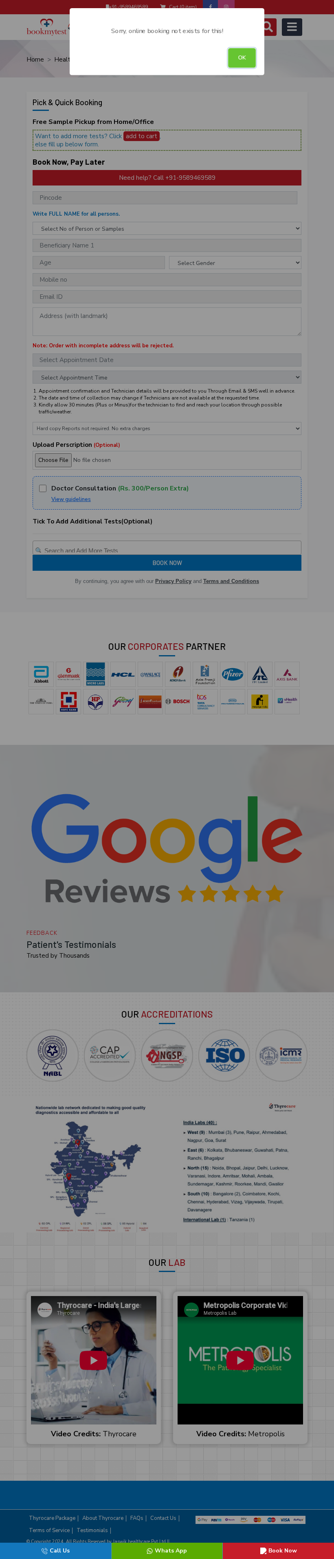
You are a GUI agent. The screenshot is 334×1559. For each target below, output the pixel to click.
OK (242, 58)
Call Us (60, 1551)
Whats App (171, 1551)
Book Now (282, 1551)
